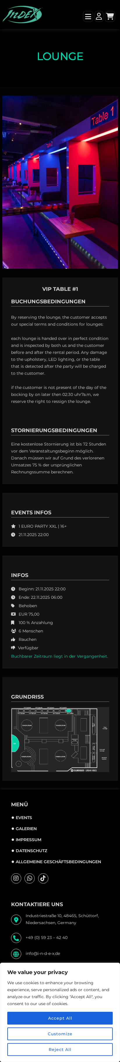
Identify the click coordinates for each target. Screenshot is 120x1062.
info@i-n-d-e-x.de (43, 953)
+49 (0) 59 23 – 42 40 (47, 937)
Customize (60, 1033)
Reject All (60, 1049)
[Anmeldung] (99, 12)
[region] (60, 1012)
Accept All (60, 1018)
